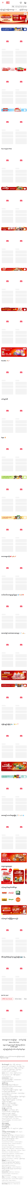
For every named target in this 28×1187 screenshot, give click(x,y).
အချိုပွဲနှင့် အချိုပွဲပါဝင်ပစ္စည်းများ (8, 1100)
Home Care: (4, 1135)
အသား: (3, 1073)
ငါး (11, 1128)
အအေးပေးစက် (5, 1066)
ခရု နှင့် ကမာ (15, 1128)
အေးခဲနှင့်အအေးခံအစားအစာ (7, 1081)
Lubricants (17, 1155)
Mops (17, 1138)
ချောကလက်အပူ (18, 1116)
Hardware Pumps (19, 1153)
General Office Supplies (17, 1178)
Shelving (19, 1150)
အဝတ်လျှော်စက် (12, 1066)
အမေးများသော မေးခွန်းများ (9, 1040)
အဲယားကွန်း (19, 1066)
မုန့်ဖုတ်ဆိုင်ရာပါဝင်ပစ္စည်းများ (11, 1098)
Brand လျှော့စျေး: (5, 1126)
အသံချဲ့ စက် (13, 1071)
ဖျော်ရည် (13, 1113)
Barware (8, 1160)
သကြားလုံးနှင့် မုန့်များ (6, 1105)
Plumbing (4, 1157)
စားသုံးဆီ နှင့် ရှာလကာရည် (7, 1088)
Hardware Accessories (14, 1152)
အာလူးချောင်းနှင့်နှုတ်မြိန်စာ (7, 1079)
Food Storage (17, 1163)
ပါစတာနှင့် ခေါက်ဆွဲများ (6, 1094)
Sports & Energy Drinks (7, 1118)
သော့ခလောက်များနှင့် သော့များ (8, 1155)
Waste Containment (17, 1147)
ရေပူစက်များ (18, 1069)
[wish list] (20, 2)
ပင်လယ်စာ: (4, 1128)
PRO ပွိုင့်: (4, 1108)
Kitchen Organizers (17, 1167)
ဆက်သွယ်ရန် (22, 1040)
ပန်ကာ (10, 1064)
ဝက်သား (11, 1073)
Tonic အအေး (15, 1118)
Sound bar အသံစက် (6, 1071)
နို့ (7, 1110)
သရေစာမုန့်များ (15, 1105)
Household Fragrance (6, 1143)
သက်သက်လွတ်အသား (6, 1076)
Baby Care (10, 1183)
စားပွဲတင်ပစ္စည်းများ (6, 1170)
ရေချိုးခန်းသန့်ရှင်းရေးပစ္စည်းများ (17, 1137)
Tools (13, 1157)
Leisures (9, 1157)
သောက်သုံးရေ (12, 1110)
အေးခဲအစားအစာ (17, 1079)
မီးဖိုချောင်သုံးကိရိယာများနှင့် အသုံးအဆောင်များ (11, 1168)
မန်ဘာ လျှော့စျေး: (5, 1123)
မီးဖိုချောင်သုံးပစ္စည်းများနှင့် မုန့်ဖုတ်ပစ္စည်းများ (11, 1162)
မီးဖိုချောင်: (4, 1160)
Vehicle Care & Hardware (7, 1158)
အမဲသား (7, 1073)
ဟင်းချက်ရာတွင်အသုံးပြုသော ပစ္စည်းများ (10, 1089)
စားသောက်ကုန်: (5, 1084)
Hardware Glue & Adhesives (8, 1153)
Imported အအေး (5, 1121)
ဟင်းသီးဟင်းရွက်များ (6, 1133)
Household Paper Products (7, 1142)
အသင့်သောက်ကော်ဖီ (6, 1111)
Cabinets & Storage (19, 1148)
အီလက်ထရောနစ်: (5, 1064)
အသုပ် (20, 1132)
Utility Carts (17, 1157)
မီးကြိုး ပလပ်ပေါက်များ (18, 1068)
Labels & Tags (5, 1180)
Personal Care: (5, 1172)
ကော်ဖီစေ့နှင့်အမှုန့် (15, 1111)
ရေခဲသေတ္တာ (18, 1064)
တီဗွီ (14, 1064)
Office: (3, 1177)
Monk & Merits (5, 1148)
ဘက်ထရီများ (14, 1177)
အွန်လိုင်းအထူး (9, 1108)
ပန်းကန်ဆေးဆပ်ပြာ (6, 1137)
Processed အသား (5, 1074)
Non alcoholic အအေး (16, 1120)
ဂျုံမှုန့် (20, 1089)
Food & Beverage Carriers (7, 1163)
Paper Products (12, 1180)
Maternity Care (17, 1183)
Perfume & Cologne (6, 1173)
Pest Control (4, 1145)
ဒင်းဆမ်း (11, 1078)
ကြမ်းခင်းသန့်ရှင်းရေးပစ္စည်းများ (8, 1138)
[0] (2, 2)
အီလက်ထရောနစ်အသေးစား (7, 1068)
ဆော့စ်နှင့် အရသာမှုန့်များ (7, 1101)
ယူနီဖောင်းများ (22, 1158)
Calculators (20, 1177)
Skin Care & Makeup (6, 1175)
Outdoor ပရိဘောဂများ (11, 1150)
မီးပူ (23, 1066)
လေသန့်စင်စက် (5, 1069)
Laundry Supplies (18, 1142)
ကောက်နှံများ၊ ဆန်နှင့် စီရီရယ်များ (8, 1091)
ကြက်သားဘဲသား (17, 1073)
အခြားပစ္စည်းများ (16, 1074)
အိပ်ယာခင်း (11, 1148)
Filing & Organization (6, 1178)
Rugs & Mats (11, 1145)
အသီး (16, 1132)
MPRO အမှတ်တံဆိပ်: (6, 1125)
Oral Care (17, 1172)
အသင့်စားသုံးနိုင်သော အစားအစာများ (9, 1093)
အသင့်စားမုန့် (18, 1100)
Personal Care (15, 1173)
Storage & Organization (7, 1147)
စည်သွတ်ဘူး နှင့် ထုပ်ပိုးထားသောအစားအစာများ (11, 1086)
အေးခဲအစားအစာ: (5, 1078)
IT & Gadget (7, 1177)
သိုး (11, 1074)
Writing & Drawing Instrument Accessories (11, 1182)
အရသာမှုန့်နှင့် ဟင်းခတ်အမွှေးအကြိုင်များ (10, 1096)
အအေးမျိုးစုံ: (4, 1110)
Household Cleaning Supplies (8, 1140)
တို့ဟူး (3, 1098)
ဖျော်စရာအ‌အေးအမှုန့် (6, 1113)
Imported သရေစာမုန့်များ (7, 1106)
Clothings (16, 1158)
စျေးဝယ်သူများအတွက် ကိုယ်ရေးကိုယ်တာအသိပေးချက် (14, 1046)
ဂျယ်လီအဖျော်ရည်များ (6, 1120)
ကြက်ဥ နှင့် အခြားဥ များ (13, 1084)
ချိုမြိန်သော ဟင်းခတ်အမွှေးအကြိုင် (9, 1103)
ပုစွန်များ (20, 1128)
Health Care (11, 1172)
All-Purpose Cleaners (19, 1135)
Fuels (12, 1160)
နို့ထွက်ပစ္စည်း (22, 1096)
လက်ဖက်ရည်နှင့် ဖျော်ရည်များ (8, 1116)
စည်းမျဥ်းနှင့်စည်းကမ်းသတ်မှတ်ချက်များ (14, 1049)
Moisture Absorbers (16, 1143)
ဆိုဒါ (17, 1110)
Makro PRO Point (14, 1042)
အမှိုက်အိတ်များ (10, 1135)
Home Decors (5, 1152)
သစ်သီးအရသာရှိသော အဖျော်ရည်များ (9, 1115)
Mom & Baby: (5, 1183)
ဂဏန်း (8, 1128)
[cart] (25, 2)
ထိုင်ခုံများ (4, 1150)
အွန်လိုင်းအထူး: (5, 1083)
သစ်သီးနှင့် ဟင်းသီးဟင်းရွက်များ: (8, 1132)
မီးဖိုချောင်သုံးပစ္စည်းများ (6, 1167)
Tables (23, 1150)
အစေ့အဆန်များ (21, 1093)
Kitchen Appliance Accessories (8, 1165)
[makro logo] (8, 2)
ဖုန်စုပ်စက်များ (12, 1069)
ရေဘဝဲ (3, 1130)
